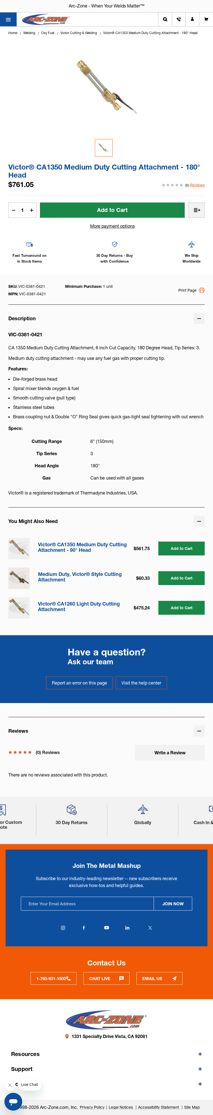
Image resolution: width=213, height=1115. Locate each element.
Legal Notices (121, 1107)
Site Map (192, 1107)
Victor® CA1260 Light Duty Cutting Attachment (79, 606)
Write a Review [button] (170, 752)
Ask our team (90, 661)
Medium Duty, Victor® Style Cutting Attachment (80, 577)
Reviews (197, 185)
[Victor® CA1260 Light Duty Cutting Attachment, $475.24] (19, 608)
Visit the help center (141, 683)
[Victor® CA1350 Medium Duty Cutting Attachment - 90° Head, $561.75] (19, 548)
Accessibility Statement (159, 1107)
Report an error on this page (79, 683)
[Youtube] (106, 927)
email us (152, 978)
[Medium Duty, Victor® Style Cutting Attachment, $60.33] (19, 578)
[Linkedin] (127, 927)
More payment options (112, 226)
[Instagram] (63, 927)
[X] (150, 927)
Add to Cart (181, 548)
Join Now (173, 903)
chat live (99, 978)
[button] (72, 811)
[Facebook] (83, 927)
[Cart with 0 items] (206, 19)
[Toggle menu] (8, 19)
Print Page (187, 290)
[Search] (165, 19)
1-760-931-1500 (51, 978)
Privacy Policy (92, 1107)
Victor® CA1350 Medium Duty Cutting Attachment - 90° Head (82, 547)
